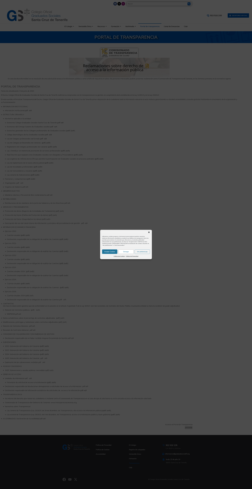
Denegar (126, 251)
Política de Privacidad (132, 256)
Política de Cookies (119, 256)
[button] (149, 232)
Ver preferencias (142, 251)
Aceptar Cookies (109, 251)
